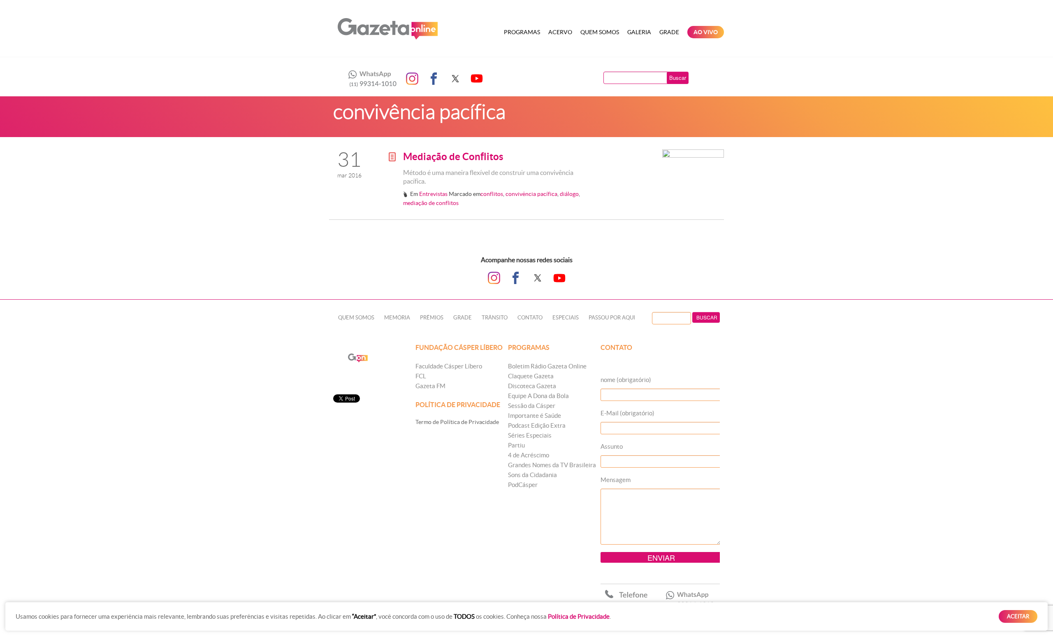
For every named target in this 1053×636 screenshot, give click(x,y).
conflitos (491, 194)
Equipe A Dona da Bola (538, 395)
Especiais (565, 318)
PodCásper (523, 484)
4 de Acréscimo (528, 455)
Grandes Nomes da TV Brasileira (552, 464)
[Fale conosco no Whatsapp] (370, 78)
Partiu (516, 445)
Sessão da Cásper (531, 405)
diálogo (569, 194)
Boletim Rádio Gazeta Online (547, 366)
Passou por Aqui (612, 318)
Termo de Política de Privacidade (457, 422)
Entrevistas (433, 194)
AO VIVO (705, 32)
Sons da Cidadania (532, 474)
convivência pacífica (531, 194)
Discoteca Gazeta (532, 385)
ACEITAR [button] (1018, 616)
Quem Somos (599, 32)
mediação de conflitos (431, 203)
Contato (530, 318)
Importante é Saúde (534, 415)
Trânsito (495, 318)
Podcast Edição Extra (537, 425)
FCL (420, 376)
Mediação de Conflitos (453, 156)
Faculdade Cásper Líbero (448, 366)
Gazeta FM (430, 385)
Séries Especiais (530, 435)
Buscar (677, 78)
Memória (397, 318)
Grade (669, 32)
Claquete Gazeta (531, 376)
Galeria (639, 32)
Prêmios (431, 318)
